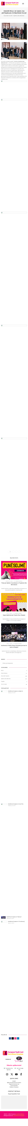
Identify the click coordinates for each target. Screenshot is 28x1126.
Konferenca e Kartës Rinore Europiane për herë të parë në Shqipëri (14, 646)
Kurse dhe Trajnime (5, 676)
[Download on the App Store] (8, 1069)
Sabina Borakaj (18, 581)
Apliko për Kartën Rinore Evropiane (14, 1082)
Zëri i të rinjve (4, 684)
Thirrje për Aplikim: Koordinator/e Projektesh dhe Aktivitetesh (14, 583)
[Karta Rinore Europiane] (10, 3)
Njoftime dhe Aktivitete (19, 15)
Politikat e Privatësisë (14, 1087)
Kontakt (14, 1081)
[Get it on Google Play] (19, 1069)
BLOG (2, 670)
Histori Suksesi (4, 673)
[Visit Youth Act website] (18, 1059)
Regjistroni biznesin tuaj (14, 1084)
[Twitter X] (11, 1074)
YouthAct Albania (20, 1114)
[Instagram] (7, 1074)
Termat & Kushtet (14, 1085)
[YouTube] (16, 1074)
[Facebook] (21, 1074)
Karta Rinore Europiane (19, 1115)
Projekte (2, 681)
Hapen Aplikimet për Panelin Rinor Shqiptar (14, 615)
